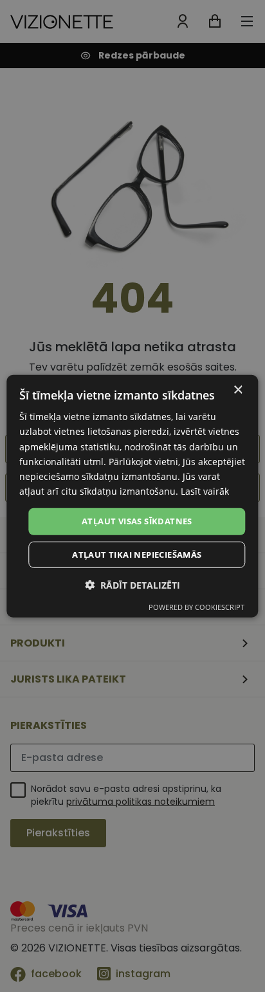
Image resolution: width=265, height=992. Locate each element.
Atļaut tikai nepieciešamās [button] (136, 554)
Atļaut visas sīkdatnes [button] (137, 521)
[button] (132, 584)
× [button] (237, 390)
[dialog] (132, 496)
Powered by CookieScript (196, 606)
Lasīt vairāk (205, 491)
